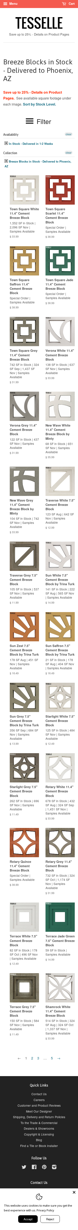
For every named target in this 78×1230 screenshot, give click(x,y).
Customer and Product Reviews (39, 1105)
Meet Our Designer (39, 1111)
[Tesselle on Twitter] (24, 1167)
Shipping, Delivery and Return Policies (39, 1117)
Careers (39, 1100)
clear (69, 134)
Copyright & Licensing (39, 1134)
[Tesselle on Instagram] (54, 1167)
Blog (39, 1140)
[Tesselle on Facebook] (34, 1167)
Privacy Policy (45, 1210)
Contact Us (39, 1094)
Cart (71, 3)
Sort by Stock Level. (39, 104)
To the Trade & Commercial (39, 1123)
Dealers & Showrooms (39, 1128)
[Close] (74, 1192)
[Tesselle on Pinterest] (44, 1167)
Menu (13, 3)
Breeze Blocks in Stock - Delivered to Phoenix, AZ (38, 163)
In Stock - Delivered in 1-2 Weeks (30, 144)
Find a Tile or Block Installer (39, 1146)
